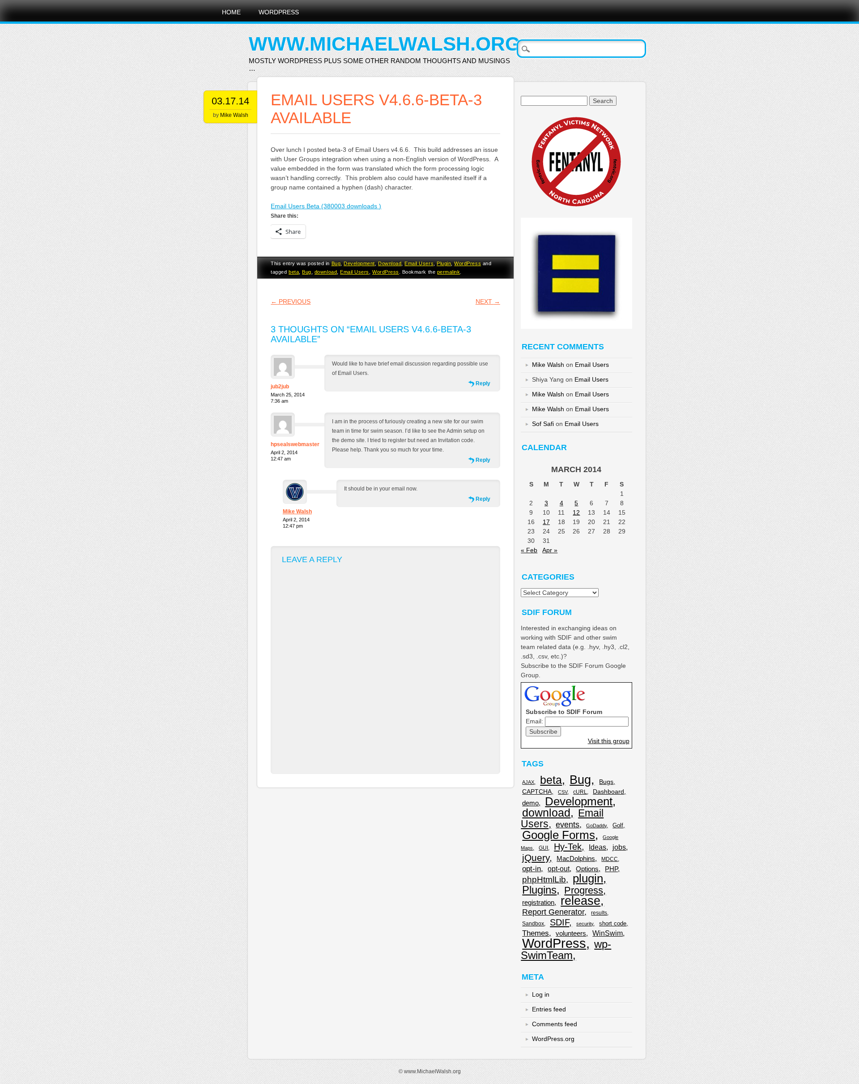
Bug (336, 263)
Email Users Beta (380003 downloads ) (326, 206)
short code (612, 923)
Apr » (549, 550)
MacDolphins (576, 858)
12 (576, 512)
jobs (619, 847)
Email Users (419, 263)
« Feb (529, 550)
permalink (448, 272)
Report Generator (553, 912)
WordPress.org (553, 1038)
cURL (580, 792)
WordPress (279, 12)
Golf (617, 825)
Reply (483, 383)
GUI (543, 848)
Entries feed (549, 1009)
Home (231, 12)
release (580, 901)
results (599, 913)
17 (546, 521)
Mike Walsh (234, 115)
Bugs (606, 782)
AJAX (528, 782)
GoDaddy (596, 825)
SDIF (559, 922)
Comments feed (554, 1024)
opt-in (531, 869)
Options (587, 869)
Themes (535, 933)
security (584, 923)
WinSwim (607, 933)
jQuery (535, 857)
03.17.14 (230, 101)
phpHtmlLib (544, 879)
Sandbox (533, 924)
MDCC (609, 859)
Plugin (444, 263)
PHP (611, 869)
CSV (562, 792)
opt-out (559, 869)
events (567, 824)
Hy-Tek (568, 847)
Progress (583, 890)
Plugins (539, 890)
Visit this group (608, 740)
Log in (540, 994)
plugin (588, 878)
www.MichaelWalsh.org (384, 44)
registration (538, 902)
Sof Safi (543, 423)
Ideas (597, 847)
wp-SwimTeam (566, 949)
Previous (290, 301)
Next (488, 301)
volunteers (571, 933)
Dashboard (608, 791)
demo (530, 803)
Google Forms (558, 835)
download (326, 272)
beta (294, 272)
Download (389, 263)
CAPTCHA (537, 791)
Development (359, 263)
